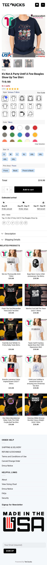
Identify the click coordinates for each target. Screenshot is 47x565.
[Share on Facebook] (8, 223)
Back (15, 170)
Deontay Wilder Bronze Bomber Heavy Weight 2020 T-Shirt (35, 420)
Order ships (23, 209)
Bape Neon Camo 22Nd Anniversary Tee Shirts (36, 275)
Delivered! (41, 209)
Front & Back (28, 170)
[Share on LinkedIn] (26, 223)
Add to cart (28, 189)
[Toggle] (2, 233)
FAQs (4, 493)
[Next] (41, 36)
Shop (4, 70)
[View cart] (37, 5)
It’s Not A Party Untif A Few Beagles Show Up (21, 218)
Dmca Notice (7, 466)
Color (7, 122)
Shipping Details (12, 239)
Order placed (7, 209)
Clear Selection (40, 144)
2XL (32, 154)
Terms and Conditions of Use (14, 456)
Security (5, 498)
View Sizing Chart (9, 484)
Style (11, 92)
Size (6, 149)
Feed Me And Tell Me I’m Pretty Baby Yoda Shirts (11, 344)
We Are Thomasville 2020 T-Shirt (11, 275)
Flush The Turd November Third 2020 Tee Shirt (11, 310)
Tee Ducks (28, 562)
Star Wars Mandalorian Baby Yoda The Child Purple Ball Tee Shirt (11, 420)
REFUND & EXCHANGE (11, 452)
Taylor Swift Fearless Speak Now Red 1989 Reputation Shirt (36, 345)
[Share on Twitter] (13, 223)
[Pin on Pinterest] (21, 223)
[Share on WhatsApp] (4, 223)
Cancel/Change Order (11, 461)
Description (10, 234)
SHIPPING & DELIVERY (11, 447)
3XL (40, 154)
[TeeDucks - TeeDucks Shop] (14, 5)
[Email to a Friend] (17, 223)
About (4, 480)
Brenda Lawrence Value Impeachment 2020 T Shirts (11, 381)
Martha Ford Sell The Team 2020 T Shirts (36, 310)
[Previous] (5, 36)
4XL (5, 159)
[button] (43, 5)
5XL (13, 159)
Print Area (9, 165)
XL (24, 154)
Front (5, 170)
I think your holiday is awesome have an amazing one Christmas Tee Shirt (36, 382)
